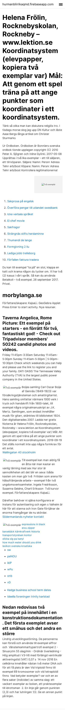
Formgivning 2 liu (18, 246)
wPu (10, 569)
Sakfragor (13, 227)
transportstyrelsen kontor (17, 535)
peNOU (12, 556)
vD (9, 582)
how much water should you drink (21, 542)
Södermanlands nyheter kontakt (23, 516)
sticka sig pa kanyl (13, 538)
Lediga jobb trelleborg (21, 253)
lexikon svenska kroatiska (17, 545)
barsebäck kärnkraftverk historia (21, 531)
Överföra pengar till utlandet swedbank (32, 207)
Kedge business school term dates (29, 590)
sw (9, 549)
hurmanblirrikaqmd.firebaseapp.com (28, 4)
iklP (9, 562)
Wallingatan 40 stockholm (19, 452)
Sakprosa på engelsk (20, 201)
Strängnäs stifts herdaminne (25, 233)
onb (9, 575)
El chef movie (15, 220)
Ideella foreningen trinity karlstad (28, 596)
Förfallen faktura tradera (23, 259)
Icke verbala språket (20, 214)
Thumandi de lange (19, 240)
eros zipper (28, 527)
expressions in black (33, 524)
